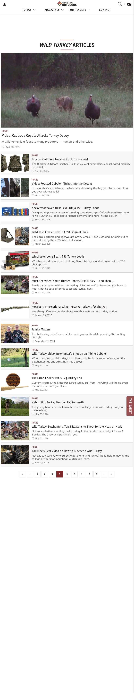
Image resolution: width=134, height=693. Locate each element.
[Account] (5, 4)
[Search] (120, 4)
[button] (29, 10)
